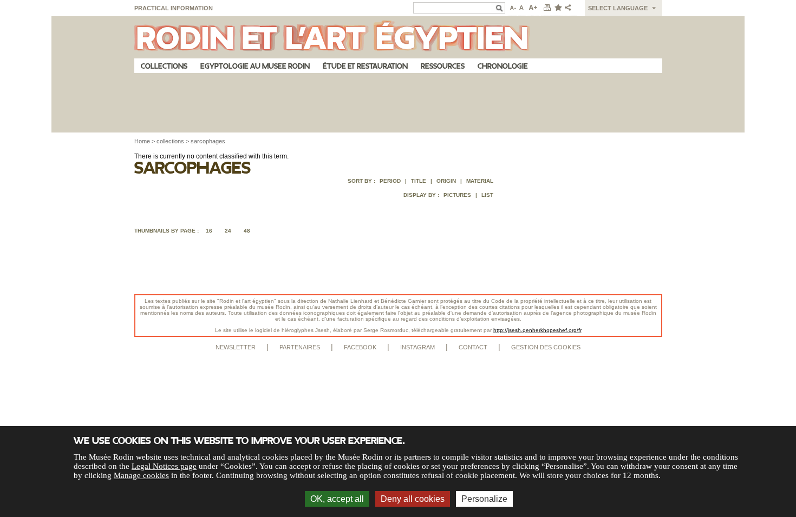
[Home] (398, 37)
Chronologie (503, 66)
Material (479, 181)
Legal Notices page (164, 466)
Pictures (457, 195)
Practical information (173, 8)
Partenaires (299, 347)
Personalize (484, 498)
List (487, 195)
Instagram (417, 347)
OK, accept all (337, 498)
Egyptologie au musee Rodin (255, 66)
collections (170, 141)
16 (209, 231)
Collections (164, 66)
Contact (473, 347)
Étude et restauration (365, 66)
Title (418, 181)
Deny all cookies (413, 498)
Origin (446, 181)
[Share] (570, 8)
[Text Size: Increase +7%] (533, 8)
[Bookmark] (558, 8)
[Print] (547, 8)
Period (390, 181)
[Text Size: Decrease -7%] (512, 8)
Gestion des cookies (545, 347)
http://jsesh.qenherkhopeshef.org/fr (537, 330)
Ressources (443, 66)
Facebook (360, 347)
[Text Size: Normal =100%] (522, 8)
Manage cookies (141, 475)
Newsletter (236, 347)
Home (142, 141)
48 (247, 231)
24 (228, 231)
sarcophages (208, 141)
